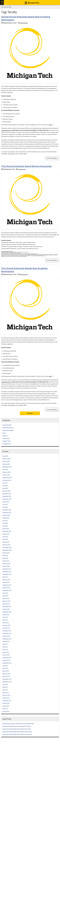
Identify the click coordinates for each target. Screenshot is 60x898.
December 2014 (6, 630)
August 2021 (5, 501)
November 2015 (6, 606)
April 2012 (5, 690)
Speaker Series (6, 441)
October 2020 (6, 515)
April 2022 (5, 488)
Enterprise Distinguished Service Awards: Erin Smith (16, 729)
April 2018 (5, 558)
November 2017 (6, 571)
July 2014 (4, 644)
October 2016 (6, 587)
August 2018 (5, 552)
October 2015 (6, 609)
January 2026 (6, 461)
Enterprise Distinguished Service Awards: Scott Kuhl (16, 726)
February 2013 (6, 673)
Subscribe (30, 413)
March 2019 (5, 542)
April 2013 (5, 668)
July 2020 (4, 520)
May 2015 (5, 620)
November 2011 (6, 700)
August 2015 (5, 614)
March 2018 (5, 561)
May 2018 (5, 555)
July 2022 (4, 483)
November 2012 (6, 679)
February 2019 (6, 544)
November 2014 (6, 633)
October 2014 (6, 636)
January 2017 (6, 582)
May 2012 (5, 687)
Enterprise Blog (6, 7)
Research (5, 435)
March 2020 (5, 528)
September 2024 (6, 477)
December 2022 (6, 480)
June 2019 (5, 536)
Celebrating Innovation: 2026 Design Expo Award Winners (18, 723)
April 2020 (5, 526)
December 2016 (6, 585)
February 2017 (6, 579)
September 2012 (6, 681)
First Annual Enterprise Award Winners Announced (26, 166)
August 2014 (5, 641)
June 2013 (5, 665)
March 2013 (5, 671)
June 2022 (5, 485)
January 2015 (6, 628)
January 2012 (6, 698)
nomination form (6, 382)
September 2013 (6, 663)
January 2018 (6, 566)
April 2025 (5, 469)
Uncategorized (6, 443)
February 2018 (6, 563)
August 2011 (5, 706)
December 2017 (6, 569)
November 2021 (6, 496)
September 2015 (6, 612)
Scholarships (6, 438)
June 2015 (5, 617)
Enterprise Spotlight (8, 430)
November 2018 (6, 547)
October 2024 (6, 475)
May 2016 (5, 593)
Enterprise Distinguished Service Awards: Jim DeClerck (17, 734)
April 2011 (5, 708)
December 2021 (6, 493)
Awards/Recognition (8, 427)
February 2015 (6, 625)
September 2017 (6, 574)
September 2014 (6, 639)
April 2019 (5, 539)
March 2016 (5, 598)
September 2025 (6, 467)
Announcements (24, 23)
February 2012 (6, 695)
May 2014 (5, 647)
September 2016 (6, 590)
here (50, 376)
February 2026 (6, 458)
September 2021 (6, 499)
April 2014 (5, 649)
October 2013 (6, 660)
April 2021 (5, 507)
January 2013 (6, 676)
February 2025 (6, 472)
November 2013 (6, 657)
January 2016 (6, 604)
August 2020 (5, 518)
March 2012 (5, 692)
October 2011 (6, 703)
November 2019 (6, 531)
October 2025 (6, 464)
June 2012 (5, 684)
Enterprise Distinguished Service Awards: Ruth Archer (17, 731)
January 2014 (6, 655)
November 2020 (6, 512)
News (4, 433)
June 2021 (5, 504)
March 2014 (5, 652)
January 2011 (6, 711)
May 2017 (5, 577)
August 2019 (5, 534)
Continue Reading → (52, 158)
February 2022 (6, 491)
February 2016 (6, 601)
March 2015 (5, 622)
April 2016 (5, 596)
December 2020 (6, 509)
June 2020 (5, 523)
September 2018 (6, 550)
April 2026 (5, 456)
